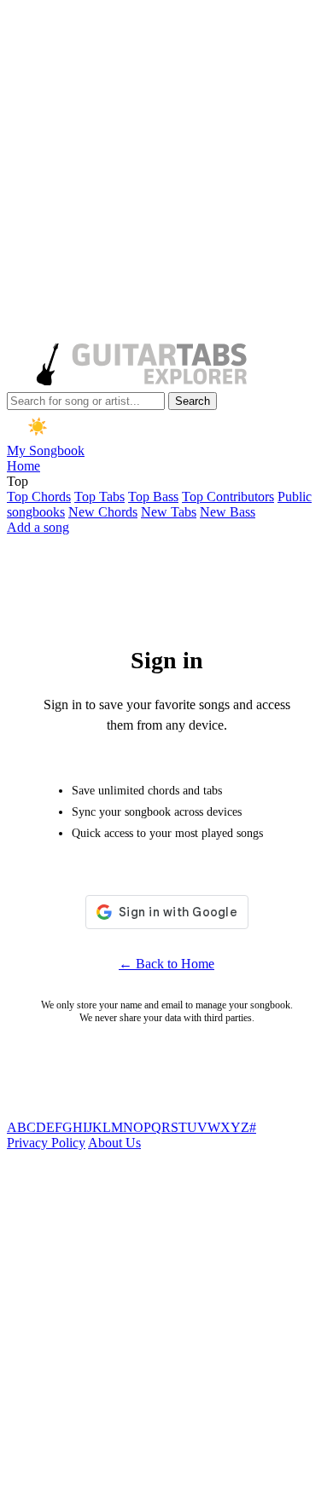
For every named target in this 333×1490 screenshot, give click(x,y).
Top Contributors (228, 496)
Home (23, 466)
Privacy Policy (46, 1142)
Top (17, 481)
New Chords (102, 512)
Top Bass (153, 496)
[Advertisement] (166, 173)
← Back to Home (166, 963)
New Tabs (168, 512)
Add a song (38, 527)
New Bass (227, 512)
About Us (114, 1142)
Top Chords (39, 496)
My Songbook (46, 450)
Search (192, 401)
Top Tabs (99, 496)
